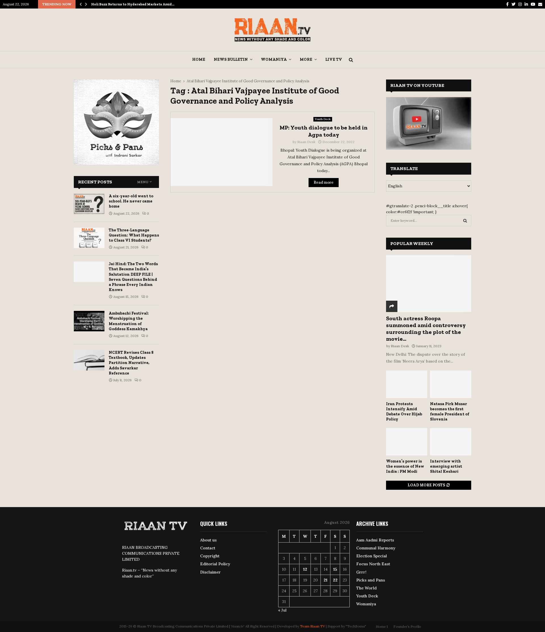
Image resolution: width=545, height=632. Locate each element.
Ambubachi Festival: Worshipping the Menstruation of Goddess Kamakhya (129, 321)
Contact (207, 548)
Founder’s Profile (407, 626)
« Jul (282, 610)
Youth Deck (323, 119)
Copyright (209, 555)
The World (366, 588)
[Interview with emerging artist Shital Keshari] (450, 442)
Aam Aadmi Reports (375, 540)
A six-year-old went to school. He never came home (131, 201)
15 (335, 569)
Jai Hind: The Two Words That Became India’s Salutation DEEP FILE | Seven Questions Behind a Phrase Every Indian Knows (133, 276)
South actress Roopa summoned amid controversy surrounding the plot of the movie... (426, 328)
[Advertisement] (272, 238)
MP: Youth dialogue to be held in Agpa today (324, 131)
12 (305, 569)
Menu (142, 182)
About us (208, 540)
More (306, 59)
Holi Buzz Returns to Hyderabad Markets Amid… (132, 4)
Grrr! (361, 572)
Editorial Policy (215, 563)
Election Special (371, 555)
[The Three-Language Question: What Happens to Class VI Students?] (89, 238)
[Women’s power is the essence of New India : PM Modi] (406, 442)
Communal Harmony (375, 548)
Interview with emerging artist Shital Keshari (446, 466)
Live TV (333, 59)
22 (335, 580)
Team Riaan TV (312, 626)
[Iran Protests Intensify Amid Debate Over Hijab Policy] (406, 384)
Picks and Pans (370, 580)
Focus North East (373, 563)
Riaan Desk (306, 142)
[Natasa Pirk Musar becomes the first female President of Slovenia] (450, 384)
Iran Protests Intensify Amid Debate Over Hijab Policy (404, 411)
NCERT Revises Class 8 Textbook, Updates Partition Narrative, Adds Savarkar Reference (131, 363)
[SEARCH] (465, 220)
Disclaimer (210, 572)
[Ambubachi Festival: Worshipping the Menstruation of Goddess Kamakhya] (89, 321)
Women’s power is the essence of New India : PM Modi (405, 466)
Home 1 (382, 626)
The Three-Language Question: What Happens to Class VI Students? (134, 235)
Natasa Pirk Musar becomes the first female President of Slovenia (449, 411)
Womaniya (274, 59)
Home (198, 59)
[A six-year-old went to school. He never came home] (89, 204)
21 (326, 580)
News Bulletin (231, 59)
